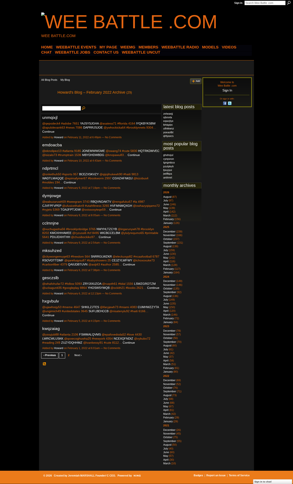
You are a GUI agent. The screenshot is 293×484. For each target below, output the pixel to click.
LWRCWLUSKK (52, 338)
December (169, 231)
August (167, 196)
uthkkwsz (168, 128)
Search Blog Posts (84, 108)
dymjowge (51, 195)
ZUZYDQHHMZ (71, 342)
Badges (198, 475)
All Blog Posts (49, 79)
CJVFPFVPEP (51, 205)
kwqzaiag (51, 328)
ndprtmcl (50, 168)
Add (198, 81)
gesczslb (50, 278)
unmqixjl (49, 117)
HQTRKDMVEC (148, 151)
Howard (58, 137)
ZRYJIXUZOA (92, 283)
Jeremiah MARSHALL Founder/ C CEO (91, 475)
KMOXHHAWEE (60, 233)
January (168, 223)
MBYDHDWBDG (93, 155)
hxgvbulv (50, 301)
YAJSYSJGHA (89, 123)
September (169, 242)
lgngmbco (169, 162)
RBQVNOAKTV (101, 201)
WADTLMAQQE (53, 178)
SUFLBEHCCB (99, 311)
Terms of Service (239, 475)
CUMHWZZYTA (148, 307)
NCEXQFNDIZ (123, 338)
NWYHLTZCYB (107, 229)
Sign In (238, 2)
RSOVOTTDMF (52, 260)
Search (289, 3)
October (167, 239)
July (165, 200)
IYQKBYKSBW (146, 123)
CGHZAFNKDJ (122, 178)
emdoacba (52, 145)
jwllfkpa (167, 173)
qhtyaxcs (168, 136)
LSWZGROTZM (145, 283)
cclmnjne (50, 223)
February (168, 219)
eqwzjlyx (168, 121)
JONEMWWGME (93, 151)
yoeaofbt (168, 132)
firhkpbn (168, 124)
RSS (45, 364)
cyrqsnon (168, 158)
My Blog (65, 79)
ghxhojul (168, 155)
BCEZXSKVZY (89, 174)
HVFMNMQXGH (121, 205)
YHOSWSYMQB (99, 287)
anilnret (167, 177)
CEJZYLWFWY (122, 260)
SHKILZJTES (90, 307)
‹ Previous (50, 355)
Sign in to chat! (263, 481)
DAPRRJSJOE (93, 127)
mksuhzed (52, 250)
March (167, 215)
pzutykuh (168, 166)
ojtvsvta (167, 117)
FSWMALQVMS (90, 334)
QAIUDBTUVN (78, 264)
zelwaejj (168, 113)
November (169, 235)
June (166, 204)
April (166, 211)
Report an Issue (216, 475)
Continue (48, 131)
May (165, 208)
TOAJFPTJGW (70, 209)
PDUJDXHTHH (60, 237)
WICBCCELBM (110, 233)
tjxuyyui (167, 170)
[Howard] (48, 101)
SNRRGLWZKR (101, 256)
